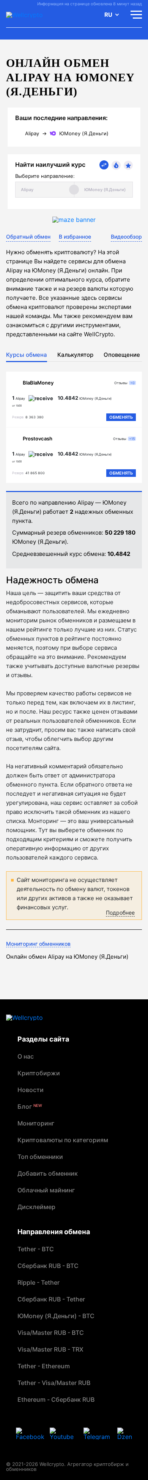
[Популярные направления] (116, 165)
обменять (121, 417)
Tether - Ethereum (43, 1366)
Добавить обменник (47, 1173)
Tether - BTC (35, 1249)
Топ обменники (40, 1156)
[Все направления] (104, 164)
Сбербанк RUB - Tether (51, 1299)
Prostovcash (37, 438)
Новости (30, 1090)
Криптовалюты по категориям (62, 1140)
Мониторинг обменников (38, 943)
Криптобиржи (38, 1073)
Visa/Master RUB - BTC (50, 1332)
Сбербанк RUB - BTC (48, 1265)
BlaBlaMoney (38, 383)
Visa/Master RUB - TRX (50, 1349)
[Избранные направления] (128, 165)
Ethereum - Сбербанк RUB (55, 1399)
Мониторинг (35, 1123)
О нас (25, 1056)
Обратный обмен (28, 236)
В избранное (75, 236)
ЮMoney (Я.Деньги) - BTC (55, 1316)
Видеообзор (126, 236)
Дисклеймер (36, 1207)
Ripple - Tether (38, 1282)
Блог (29, 1106)
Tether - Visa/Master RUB (53, 1383)
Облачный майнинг (46, 1190)
